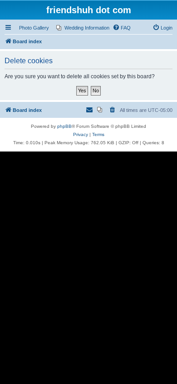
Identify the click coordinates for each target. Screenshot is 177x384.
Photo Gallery (34, 27)
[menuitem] (82, 27)
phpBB (64, 126)
